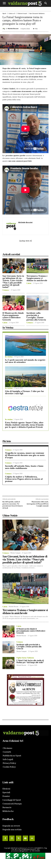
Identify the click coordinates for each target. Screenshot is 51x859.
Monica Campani (15, 553)
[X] (18, 248)
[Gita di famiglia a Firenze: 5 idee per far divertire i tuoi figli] (25, 376)
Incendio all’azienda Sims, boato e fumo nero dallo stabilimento (24, 467)
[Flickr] (32, 838)
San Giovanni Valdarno (37, 13)
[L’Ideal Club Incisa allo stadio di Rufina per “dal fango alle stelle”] (8, 663)
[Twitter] (18, 838)
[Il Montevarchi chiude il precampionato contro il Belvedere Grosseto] (13, 302)
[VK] (29, 248)
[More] (41, 248)
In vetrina (9, 357)
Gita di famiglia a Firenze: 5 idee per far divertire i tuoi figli (24, 392)
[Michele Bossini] (4, 28)
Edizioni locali (22, 13)
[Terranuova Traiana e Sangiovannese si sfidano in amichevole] (37, 265)
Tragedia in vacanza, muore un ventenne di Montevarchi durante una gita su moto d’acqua (25, 455)
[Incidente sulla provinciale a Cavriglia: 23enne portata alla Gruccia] (37, 302)
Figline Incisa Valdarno (25, 658)
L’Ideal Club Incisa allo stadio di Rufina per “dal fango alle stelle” (30, 661)
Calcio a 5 (12, 13)
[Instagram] (12, 838)
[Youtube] (25, 838)
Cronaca (5, 290)
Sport (4, 13)
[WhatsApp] (35, 248)
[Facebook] (12, 248)
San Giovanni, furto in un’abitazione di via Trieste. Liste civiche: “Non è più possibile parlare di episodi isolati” (13, 281)
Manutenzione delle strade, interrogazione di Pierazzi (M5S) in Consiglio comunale (38, 504)
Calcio (28, 283)
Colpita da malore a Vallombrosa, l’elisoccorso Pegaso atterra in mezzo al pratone (24, 478)
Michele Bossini (13, 28)
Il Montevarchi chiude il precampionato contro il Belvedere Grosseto (13, 316)
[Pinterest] (24, 248)
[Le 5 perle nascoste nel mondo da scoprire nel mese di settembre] (25, 345)
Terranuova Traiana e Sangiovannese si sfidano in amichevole (36, 278)
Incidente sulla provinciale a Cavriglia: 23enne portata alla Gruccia (36, 316)
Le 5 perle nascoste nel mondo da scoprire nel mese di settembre (25, 361)
